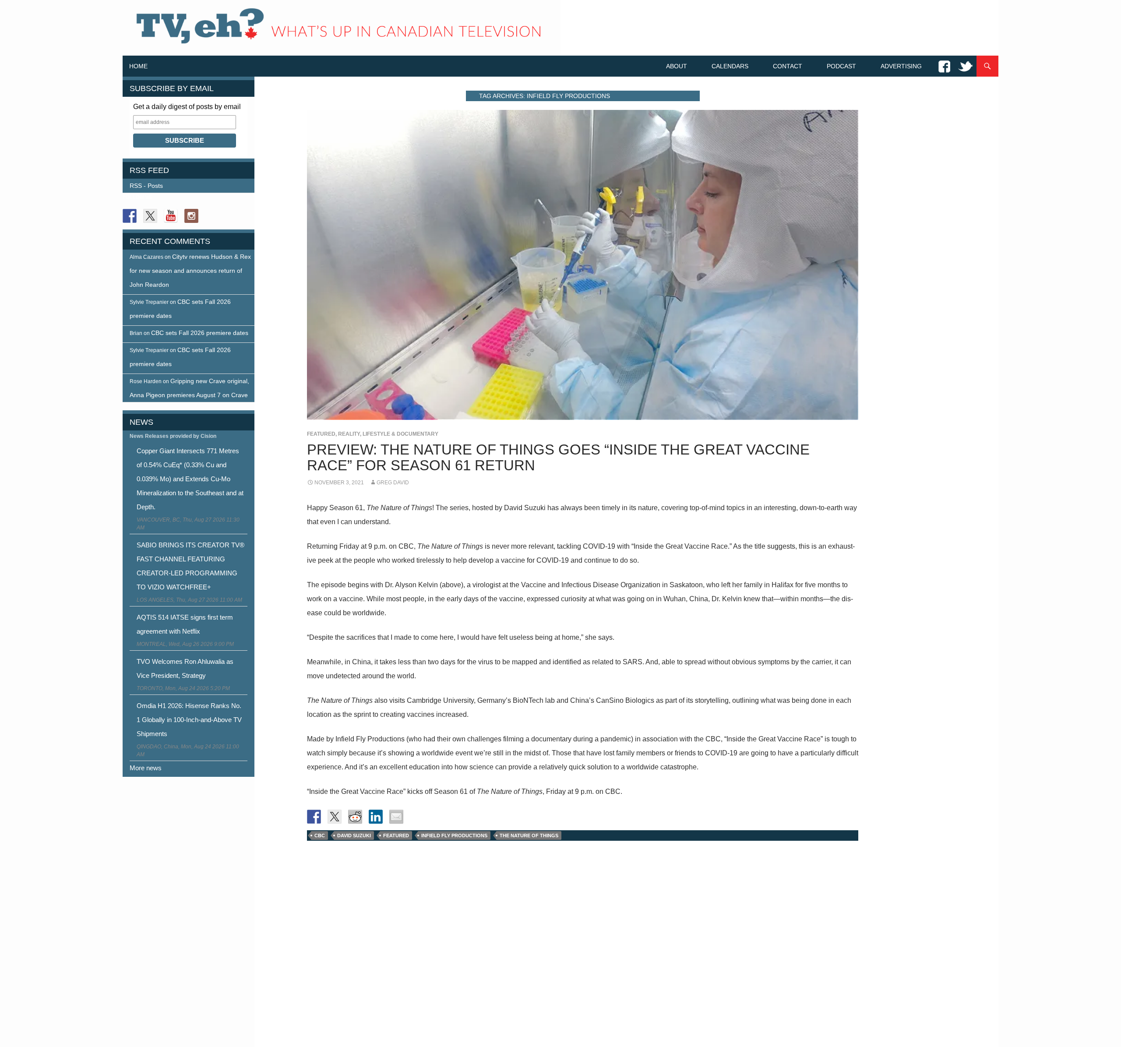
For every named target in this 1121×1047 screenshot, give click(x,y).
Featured (321, 434)
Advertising (901, 66)
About (676, 66)
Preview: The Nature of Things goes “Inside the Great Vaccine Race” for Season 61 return (558, 457)
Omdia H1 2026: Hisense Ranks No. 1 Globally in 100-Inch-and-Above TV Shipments (189, 719)
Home (138, 66)
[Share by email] (396, 817)
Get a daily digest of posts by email (187, 106)
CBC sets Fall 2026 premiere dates (199, 332)
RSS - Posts (146, 185)
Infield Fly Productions (454, 835)
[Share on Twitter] (335, 817)
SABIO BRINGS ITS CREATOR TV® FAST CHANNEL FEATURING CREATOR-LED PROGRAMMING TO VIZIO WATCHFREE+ (190, 566)
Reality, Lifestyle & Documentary (388, 434)
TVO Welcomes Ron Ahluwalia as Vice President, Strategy (185, 668)
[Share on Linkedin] (376, 817)
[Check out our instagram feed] (191, 216)
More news (146, 768)
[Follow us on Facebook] (130, 216)
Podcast (841, 66)
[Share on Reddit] (355, 817)
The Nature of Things (529, 835)
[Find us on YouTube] (171, 216)
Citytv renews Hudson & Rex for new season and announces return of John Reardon (190, 270)
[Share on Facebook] (314, 817)
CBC (319, 835)
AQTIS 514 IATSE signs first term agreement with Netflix (185, 624)
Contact (787, 66)
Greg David (393, 482)
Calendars (730, 66)
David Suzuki (354, 835)
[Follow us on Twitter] (150, 216)
